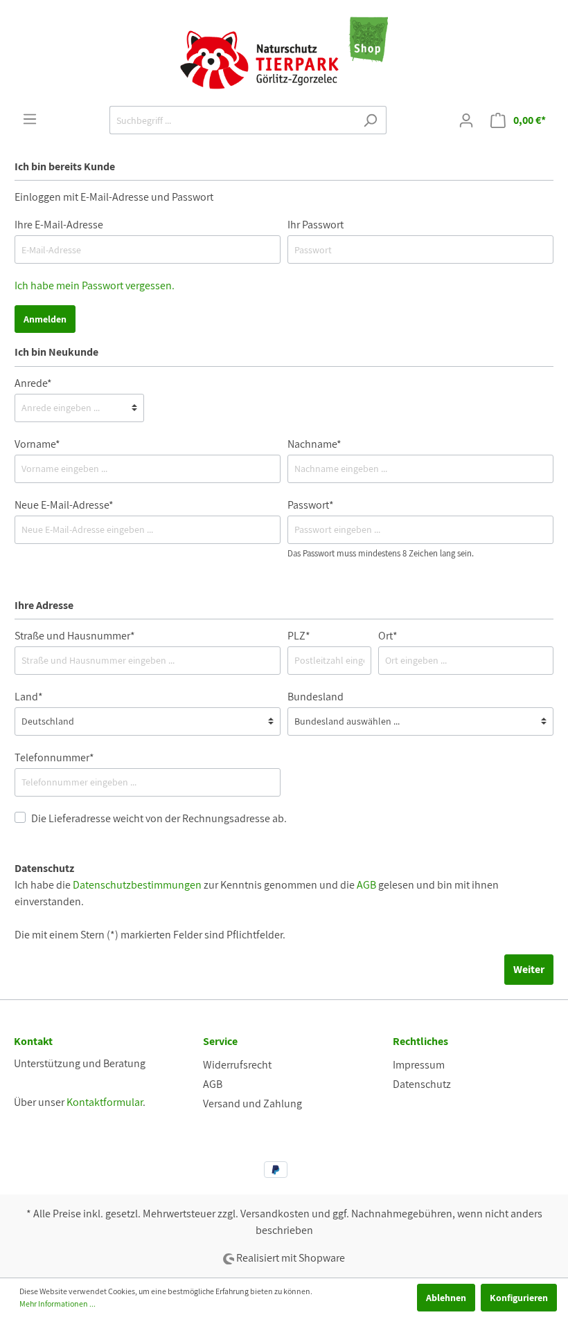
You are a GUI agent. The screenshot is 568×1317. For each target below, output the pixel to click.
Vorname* (37, 444)
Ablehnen (446, 1297)
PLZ (298, 635)
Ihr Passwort (315, 224)
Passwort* (310, 505)
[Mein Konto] (466, 120)
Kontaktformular (104, 1102)
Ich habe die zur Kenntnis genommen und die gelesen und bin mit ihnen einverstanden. (257, 893)
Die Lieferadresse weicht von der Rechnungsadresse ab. (159, 818)
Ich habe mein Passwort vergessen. (95, 285)
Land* (29, 696)
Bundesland (315, 696)
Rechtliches (420, 1041)
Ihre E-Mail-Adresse (59, 224)
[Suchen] (370, 120)
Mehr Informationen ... (57, 1303)
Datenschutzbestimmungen (137, 885)
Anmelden (45, 319)
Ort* (388, 635)
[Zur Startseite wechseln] (284, 53)
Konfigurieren (519, 1297)
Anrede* (33, 383)
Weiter (528, 969)
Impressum (419, 1064)
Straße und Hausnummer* (75, 635)
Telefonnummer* (54, 757)
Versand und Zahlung (252, 1103)
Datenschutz (422, 1084)
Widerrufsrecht (237, 1064)
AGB (366, 885)
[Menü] (30, 119)
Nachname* (314, 444)
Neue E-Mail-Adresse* (64, 505)
